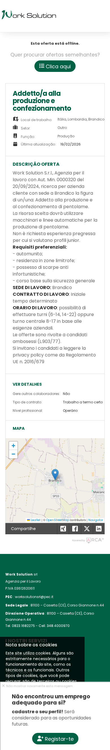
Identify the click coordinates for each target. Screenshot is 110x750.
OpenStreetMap (57, 520)
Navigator (95, 520)
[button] (55, 474)
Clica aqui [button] (57, 66)
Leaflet (35, 520)
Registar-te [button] (58, 738)
